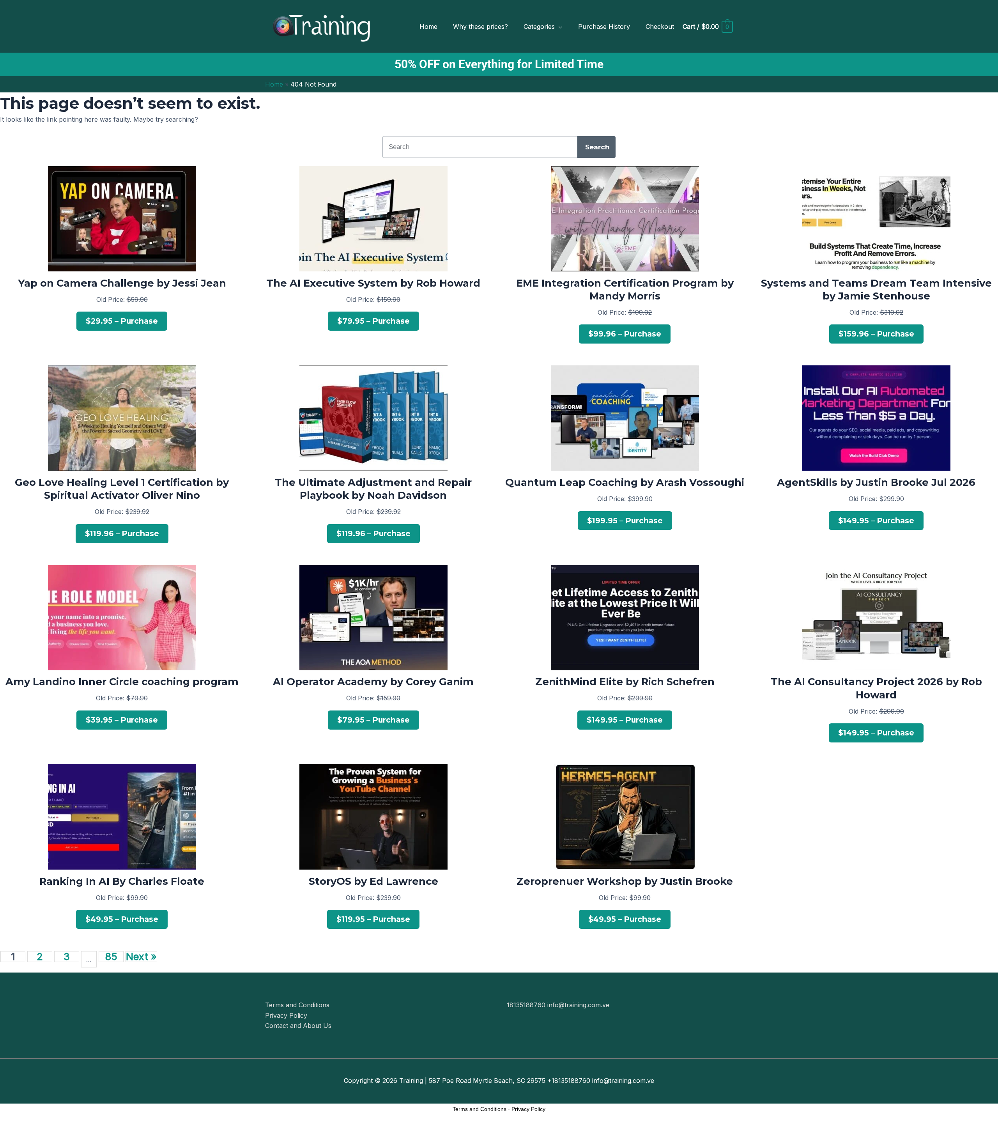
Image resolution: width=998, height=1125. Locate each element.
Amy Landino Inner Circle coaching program (122, 681)
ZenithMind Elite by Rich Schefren (625, 681)
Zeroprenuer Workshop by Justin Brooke (625, 881)
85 (111, 956)
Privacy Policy (286, 1015)
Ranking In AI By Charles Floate (121, 881)
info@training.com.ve (578, 1005)
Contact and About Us (298, 1025)
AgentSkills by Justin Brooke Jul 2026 (876, 482)
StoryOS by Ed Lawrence (373, 881)
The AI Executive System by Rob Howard (373, 283)
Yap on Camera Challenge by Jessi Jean (122, 283)
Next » (141, 956)
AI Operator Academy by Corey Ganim (373, 681)
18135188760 (527, 1005)
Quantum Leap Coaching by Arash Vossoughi (624, 482)
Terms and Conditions (297, 1005)
